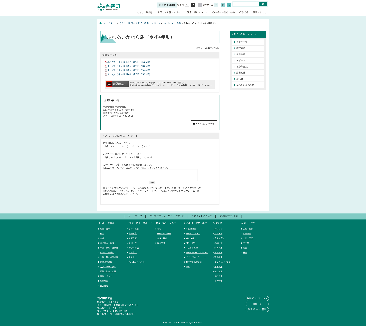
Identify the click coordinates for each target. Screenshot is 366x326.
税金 (102, 233)
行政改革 (218, 233)
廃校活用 (218, 276)
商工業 (246, 243)
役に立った (112, 146)
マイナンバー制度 (222, 262)
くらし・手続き (145, 12)
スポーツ (240, 60)
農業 (245, 248)
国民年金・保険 (107, 243)
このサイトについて (201, 216)
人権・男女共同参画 (109, 257)
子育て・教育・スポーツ (170, 12)
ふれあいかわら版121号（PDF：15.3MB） (129, 62)
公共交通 (104, 286)
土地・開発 (248, 238)
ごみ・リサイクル (108, 267)
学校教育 (240, 48)
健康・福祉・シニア (197, 12)
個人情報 (218, 281)
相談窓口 (104, 281)
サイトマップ (135, 216)
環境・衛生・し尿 (108, 271)
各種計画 (218, 243)
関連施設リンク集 (229, 216)
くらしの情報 (126, 23)
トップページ (110, 23)
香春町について (193, 233)
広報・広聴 (219, 238)
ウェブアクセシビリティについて (167, 216)
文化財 (239, 78)
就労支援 (161, 243)
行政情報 (243, 12)
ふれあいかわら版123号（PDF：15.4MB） (129, 70)
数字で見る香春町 (194, 262)
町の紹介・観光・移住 (223, 12)
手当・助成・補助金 (109, 248)
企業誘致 (247, 233)
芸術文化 (240, 72)
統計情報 (218, 271)
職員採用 (218, 257)
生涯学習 (240, 54)
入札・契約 (248, 229)
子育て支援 (242, 42)
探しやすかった (114, 157)
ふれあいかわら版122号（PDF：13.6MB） (129, 66)
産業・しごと (260, 12)
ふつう (125, 146)
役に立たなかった (142, 146)
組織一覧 (257, 304)
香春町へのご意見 (257, 309)
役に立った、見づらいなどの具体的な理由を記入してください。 (136, 167)
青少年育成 (242, 66)
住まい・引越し (107, 252)
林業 (245, 252)
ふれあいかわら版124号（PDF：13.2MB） (129, 74)
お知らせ (218, 229)
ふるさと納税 (192, 248)
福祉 (159, 229)
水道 (102, 238)
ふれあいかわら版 (172, 23)
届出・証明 (105, 229)
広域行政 (218, 267)
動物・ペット (106, 276)
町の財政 (218, 248)
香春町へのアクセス (257, 298)
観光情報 (190, 238)
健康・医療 (162, 238)
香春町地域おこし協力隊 (197, 252)
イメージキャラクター (196, 257)
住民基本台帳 (106, 262)
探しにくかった (145, 157)
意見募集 (218, 252)
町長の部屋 (191, 229)
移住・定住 (191, 243)
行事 (188, 267)
